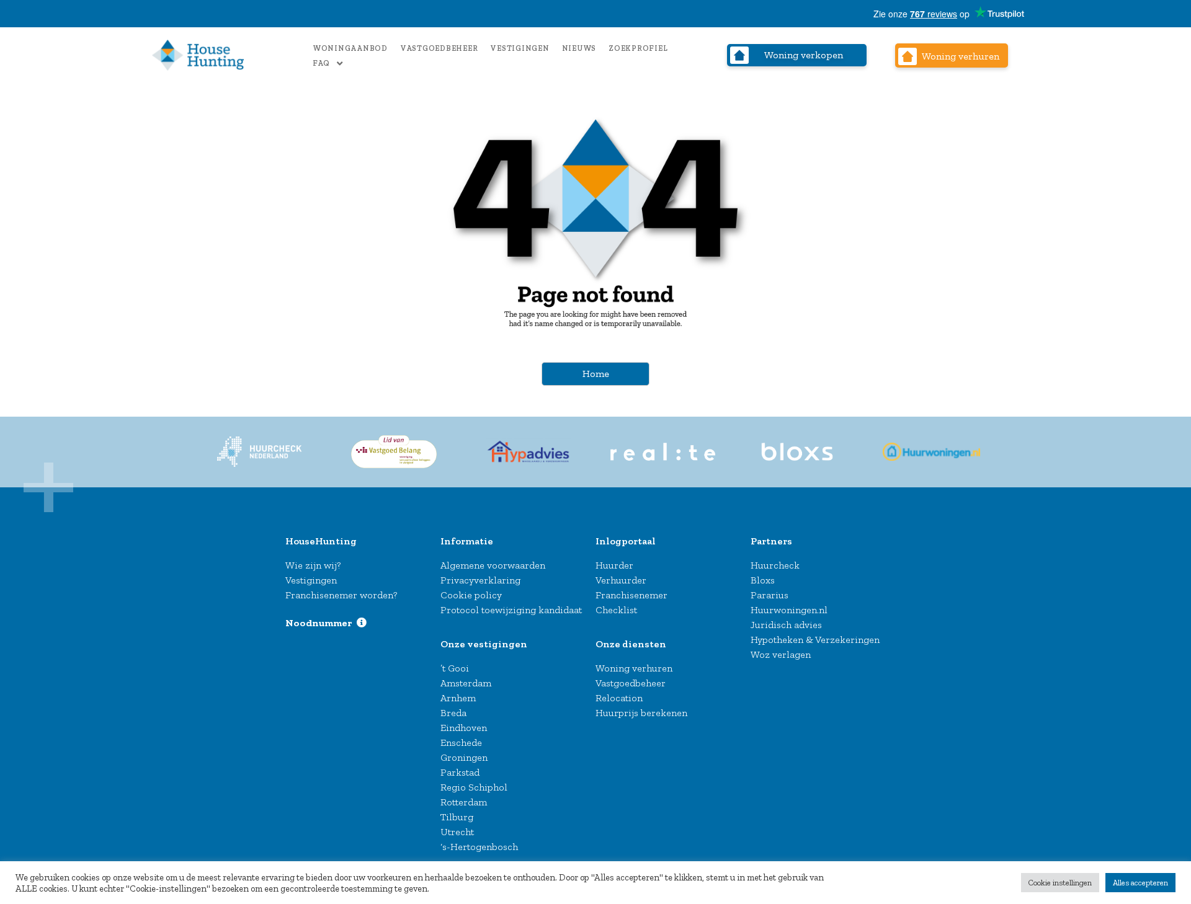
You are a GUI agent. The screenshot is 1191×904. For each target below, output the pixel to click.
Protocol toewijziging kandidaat (511, 610)
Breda (453, 713)
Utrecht (457, 832)
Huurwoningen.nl (789, 610)
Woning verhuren (634, 668)
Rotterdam (463, 802)
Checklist (616, 610)
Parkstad (460, 772)
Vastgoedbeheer (439, 48)
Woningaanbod (350, 48)
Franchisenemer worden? (341, 595)
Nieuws (579, 48)
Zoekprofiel (638, 48)
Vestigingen (519, 48)
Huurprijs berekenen (641, 713)
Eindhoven (463, 727)
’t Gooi (454, 668)
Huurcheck (775, 565)
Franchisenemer (631, 595)
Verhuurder (621, 580)
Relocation (619, 698)
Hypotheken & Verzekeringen (815, 639)
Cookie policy (471, 595)
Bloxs (763, 580)
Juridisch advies (786, 625)
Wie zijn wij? (313, 565)
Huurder (614, 565)
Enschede (461, 742)
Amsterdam (465, 683)
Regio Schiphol (473, 787)
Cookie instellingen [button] (1060, 882)
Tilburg (456, 817)
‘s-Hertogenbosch (479, 847)
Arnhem (458, 698)
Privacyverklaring (480, 580)
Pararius (769, 595)
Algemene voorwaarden (492, 565)
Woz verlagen (781, 654)
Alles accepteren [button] (1140, 882)
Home (595, 373)
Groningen (464, 757)
